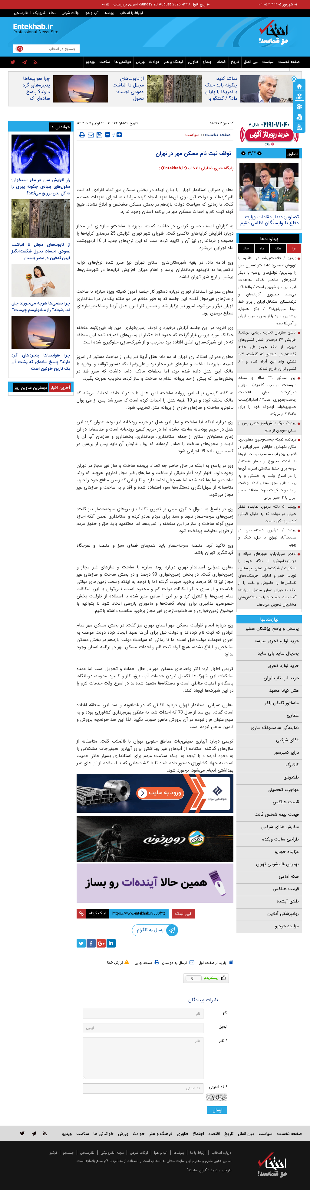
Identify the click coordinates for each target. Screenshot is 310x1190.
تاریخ (235, 62)
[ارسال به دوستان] (91, 135)
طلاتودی (291, 777)
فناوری (193, 62)
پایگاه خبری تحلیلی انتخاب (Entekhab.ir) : (196, 168)
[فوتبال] (299, 106)
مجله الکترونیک (44, 13)
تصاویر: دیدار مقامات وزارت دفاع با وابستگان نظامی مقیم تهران (269, 223)
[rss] (35, 63)
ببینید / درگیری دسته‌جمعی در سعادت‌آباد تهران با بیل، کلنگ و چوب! (267, 537)
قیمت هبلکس (286, 802)
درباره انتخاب (221, 1153)
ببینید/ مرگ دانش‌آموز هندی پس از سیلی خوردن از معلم (267, 427)
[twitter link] (22, 1133)
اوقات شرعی (70, 13)
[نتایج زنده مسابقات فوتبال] (299, 126)
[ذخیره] (99, 135)
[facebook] (91, 943)
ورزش (140, 62)
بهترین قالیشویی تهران (277, 864)
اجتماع (208, 62)
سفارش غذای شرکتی (280, 827)
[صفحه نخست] (299, 85)
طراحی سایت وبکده (280, 839)
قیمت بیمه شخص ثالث (277, 814)
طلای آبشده (288, 901)
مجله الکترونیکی (112, 1153)
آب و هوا (91, 13)
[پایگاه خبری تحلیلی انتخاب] (275, 35)
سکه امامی (289, 876)
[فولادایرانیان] (155, 793)
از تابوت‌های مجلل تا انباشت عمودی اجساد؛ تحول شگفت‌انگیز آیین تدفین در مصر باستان (127, 98)
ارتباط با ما (198, 1153)
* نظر (223, 1041)
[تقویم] (299, 116)
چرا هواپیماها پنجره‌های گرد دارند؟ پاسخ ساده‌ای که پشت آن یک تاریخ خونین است (36, 98)
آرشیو (53, 1153)
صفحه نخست (289, 62)
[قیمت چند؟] (299, 95)
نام (225, 1012)
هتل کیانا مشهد (284, 690)
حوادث (154, 62)
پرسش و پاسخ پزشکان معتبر (272, 628)
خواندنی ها (122, 62)
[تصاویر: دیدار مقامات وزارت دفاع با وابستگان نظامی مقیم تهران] (268, 187)
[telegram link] (34, 1133)
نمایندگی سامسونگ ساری (275, 727)
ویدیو (90, 62)
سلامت (104, 62)
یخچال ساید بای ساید (278, 653)
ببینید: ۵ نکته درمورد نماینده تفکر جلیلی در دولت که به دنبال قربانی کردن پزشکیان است (267, 513)
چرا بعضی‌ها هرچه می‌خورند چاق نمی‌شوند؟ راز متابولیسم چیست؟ (41, 306)
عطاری (293, 715)
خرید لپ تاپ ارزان (281, 678)
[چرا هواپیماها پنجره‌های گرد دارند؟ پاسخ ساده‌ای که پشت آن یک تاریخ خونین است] (41, 332)
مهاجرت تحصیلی (283, 789)
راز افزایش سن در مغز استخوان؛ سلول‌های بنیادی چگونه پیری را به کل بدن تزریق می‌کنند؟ (41, 187)
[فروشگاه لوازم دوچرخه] (155, 839)
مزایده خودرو (287, 851)
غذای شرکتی (287, 740)
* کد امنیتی (218, 1087)
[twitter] (13, 63)
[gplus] (101, 943)
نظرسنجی (21, 13)
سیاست (268, 62)
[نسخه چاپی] (82, 135)
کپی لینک (183, 913)
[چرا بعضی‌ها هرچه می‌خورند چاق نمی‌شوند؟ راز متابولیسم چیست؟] (41, 280)
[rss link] (45, 1133)
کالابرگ (292, 765)
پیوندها (109, 13)
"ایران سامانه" (197, 1170)
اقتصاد (221, 62)
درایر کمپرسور (286, 752)
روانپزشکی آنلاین (283, 913)
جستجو (68, 1153)
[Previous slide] (259, 153)
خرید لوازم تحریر (283, 665)
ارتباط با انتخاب (131, 13)
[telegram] (24, 63)
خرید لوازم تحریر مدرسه (277, 641)
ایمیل (223, 1026)
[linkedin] (111, 943)
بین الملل (251, 62)
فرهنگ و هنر (173, 62)
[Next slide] (243, 153)
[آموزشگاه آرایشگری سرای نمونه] (155, 883)
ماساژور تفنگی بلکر (282, 703)
